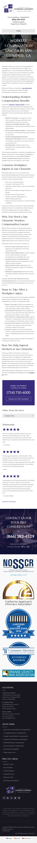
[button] (33, 416)
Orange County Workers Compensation (16, 736)
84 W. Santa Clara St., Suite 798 (11, 714)
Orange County (9, 416)
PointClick (32, 833)
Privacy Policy (6, 831)
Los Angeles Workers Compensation (15, 733)
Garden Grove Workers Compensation (15, 739)
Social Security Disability (11, 749)
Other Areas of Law (9, 752)
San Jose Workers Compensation (14, 746)
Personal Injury (8, 767)
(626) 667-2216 (11, 708)
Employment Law (9, 774)
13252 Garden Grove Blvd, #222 (11, 695)
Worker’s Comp (8, 764)
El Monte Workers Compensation (14, 742)
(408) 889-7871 (11, 718)
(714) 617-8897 (11, 699)
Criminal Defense (9, 771)
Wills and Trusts (8, 777)
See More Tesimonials (9, 501)
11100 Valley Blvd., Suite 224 (10, 704)
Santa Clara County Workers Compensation (17, 729)
